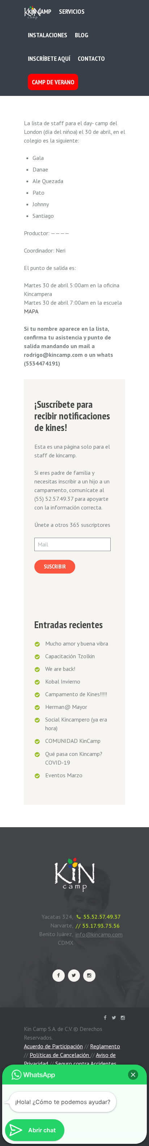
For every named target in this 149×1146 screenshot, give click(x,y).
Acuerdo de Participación (53, 1046)
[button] (133, 1075)
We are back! (60, 668)
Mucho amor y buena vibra (76, 643)
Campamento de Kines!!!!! (76, 694)
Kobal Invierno (62, 681)
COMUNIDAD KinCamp (73, 740)
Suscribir (55, 566)
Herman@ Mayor (66, 706)
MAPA (31, 311)
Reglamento (105, 1046)
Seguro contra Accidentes (85, 1063)
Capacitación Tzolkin (70, 656)
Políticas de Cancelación (60, 1054)
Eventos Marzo (63, 775)
